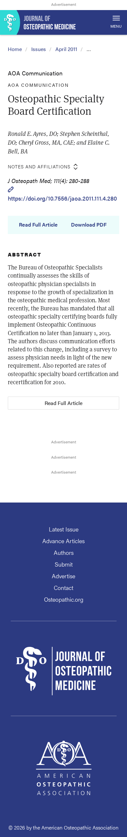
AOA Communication (35, 73)
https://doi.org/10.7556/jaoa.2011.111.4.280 (62, 198)
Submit (64, 564)
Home (15, 49)
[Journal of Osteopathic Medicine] (63, 22)
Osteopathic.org (63, 599)
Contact (63, 587)
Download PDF (88, 224)
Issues (38, 49)
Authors (64, 552)
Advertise (63, 576)
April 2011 (66, 49)
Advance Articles (63, 541)
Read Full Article (38, 224)
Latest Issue (63, 529)
